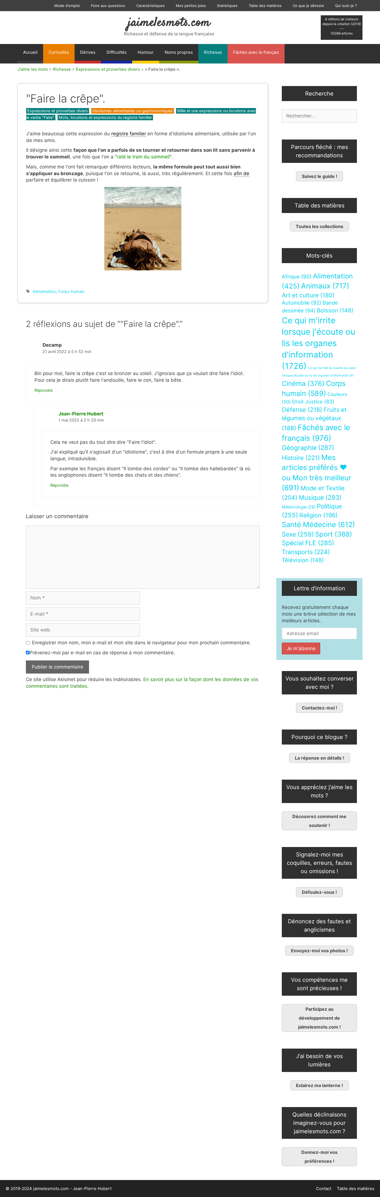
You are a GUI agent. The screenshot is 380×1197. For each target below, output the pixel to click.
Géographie (308, 448)
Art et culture (308, 295)
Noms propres (179, 52)
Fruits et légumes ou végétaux (314, 419)
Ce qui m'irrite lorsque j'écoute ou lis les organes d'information (318, 343)
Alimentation (44, 291)
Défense (302, 409)
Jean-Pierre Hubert (80, 414)
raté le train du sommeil (143, 157)
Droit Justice (313, 401)
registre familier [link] (128, 133)
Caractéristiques (150, 5)
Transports (306, 551)
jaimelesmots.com (169, 23)
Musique (320, 497)
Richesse (213, 52)
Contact (323, 1188)
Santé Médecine (318, 524)
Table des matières (265, 5)
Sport (333, 534)
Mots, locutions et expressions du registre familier (105, 117)
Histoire (301, 457)
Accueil (30, 52)
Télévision (303, 560)
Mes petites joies (191, 5)
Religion (318, 515)
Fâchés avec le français (256, 52)
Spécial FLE (308, 543)
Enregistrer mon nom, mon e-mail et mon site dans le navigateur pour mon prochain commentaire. (141, 642)
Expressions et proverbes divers (108, 69)
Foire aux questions (108, 5)
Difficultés (117, 52)
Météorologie (298, 507)
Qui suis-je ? (346, 5)
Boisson (335, 310)
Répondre (43, 390)
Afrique (297, 276)
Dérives (87, 52)
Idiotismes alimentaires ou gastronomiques (132, 110)
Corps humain (71, 291)
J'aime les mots (33, 69)
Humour (146, 52)
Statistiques (227, 5)
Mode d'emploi (67, 5)
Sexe (298, 534)
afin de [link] (241, 173)
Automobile (301, 303)
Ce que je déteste (308, 5)
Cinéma (303, 384)
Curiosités (59, 52)
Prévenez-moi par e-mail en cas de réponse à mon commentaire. (102, 652)
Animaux (325, 285)
